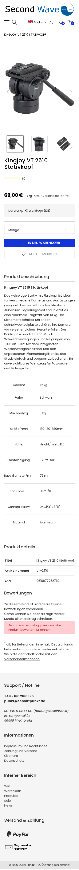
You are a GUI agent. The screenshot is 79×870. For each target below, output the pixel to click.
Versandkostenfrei (56, 196)
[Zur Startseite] (40, 17)
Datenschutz (14, 760)
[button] (71, 92)
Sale (7, 800)
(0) (24, 178)
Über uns (11, 755)
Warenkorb (12, 791)
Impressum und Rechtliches (25, 746)
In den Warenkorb (43, 242)
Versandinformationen (22, 659)
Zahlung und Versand (20, 751)
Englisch (39, 22)
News (8, 805)
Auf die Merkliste (43, 254)
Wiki (7, 786)
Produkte (11, 795)
